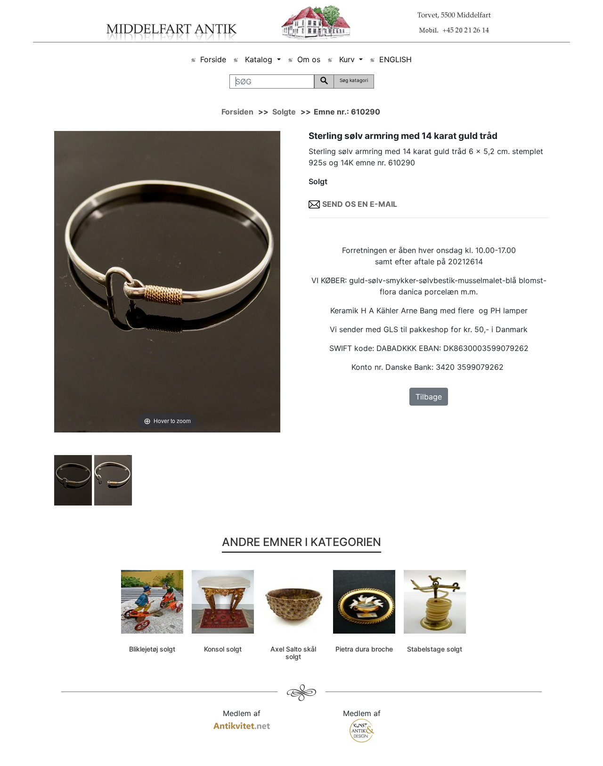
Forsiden (237, 111)
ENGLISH (395, 59)
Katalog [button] (259, 59)
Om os (308, 59)
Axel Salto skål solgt (293, 653)
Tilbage (429, 396)
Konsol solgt (223, 649)
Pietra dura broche (364, 649)
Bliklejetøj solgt (152, 649)
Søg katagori (354, 80)
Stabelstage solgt (434, 649)
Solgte (284, 111)
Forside (213, 59)
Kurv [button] (347, 59)
